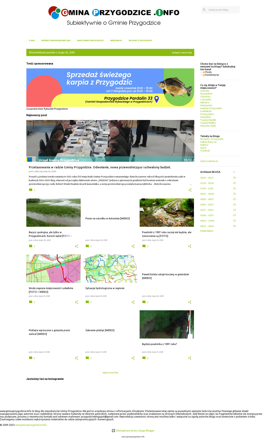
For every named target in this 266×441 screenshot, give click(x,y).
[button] (190, 190)
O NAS (32, 40)
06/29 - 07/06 (207, 220)
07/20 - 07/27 (207, 204)
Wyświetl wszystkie (182, 53)
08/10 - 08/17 (207, 199)
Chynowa (205, 96)
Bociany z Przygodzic (212, 139)
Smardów (205, 117)
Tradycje (205, 150)
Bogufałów (206, 93)
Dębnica (204, 102)
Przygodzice (207, 114)
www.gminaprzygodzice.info (30, 424)
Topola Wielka (208, 123)
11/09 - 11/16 (206, 188)
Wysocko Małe (208, 125)
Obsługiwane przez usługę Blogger (134, 430)
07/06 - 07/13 (207, 215)
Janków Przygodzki (211, 108)
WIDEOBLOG (116, 40)
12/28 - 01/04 (207, 183)
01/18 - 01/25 (207, 177)
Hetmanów (206, 105)
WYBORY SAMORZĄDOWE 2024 (55, 40)
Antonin (204, 90)
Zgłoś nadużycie (209, 161)
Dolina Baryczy (208, 142)
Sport (203, 147)
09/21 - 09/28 (207, 193)
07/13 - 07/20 (207, 210)
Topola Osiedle (208, 120)
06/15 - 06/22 (207, 226)
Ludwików (206, 111)
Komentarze (212, 74)
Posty (208, 72)
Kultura (204, 144)
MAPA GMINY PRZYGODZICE (90, 40)
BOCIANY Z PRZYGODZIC (140, 40)
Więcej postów (110, 373)
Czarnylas (205, 99)
